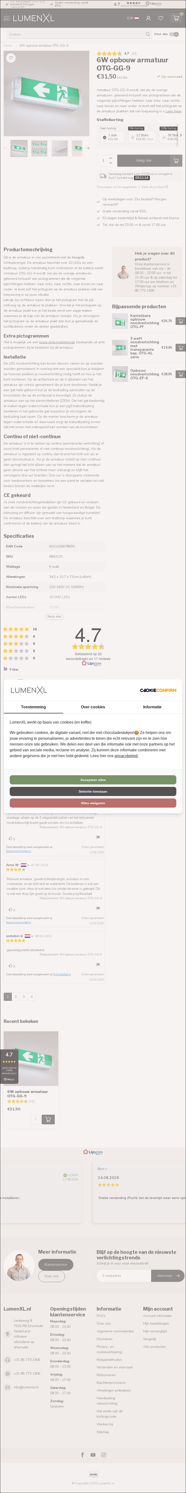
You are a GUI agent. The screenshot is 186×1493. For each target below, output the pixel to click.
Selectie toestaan (93, 791)
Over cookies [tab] (93, 707)
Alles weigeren (93, 803)
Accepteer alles (93, 780)
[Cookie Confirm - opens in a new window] (158, 690)
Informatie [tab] (152, 707)
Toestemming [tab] (33, 707)
